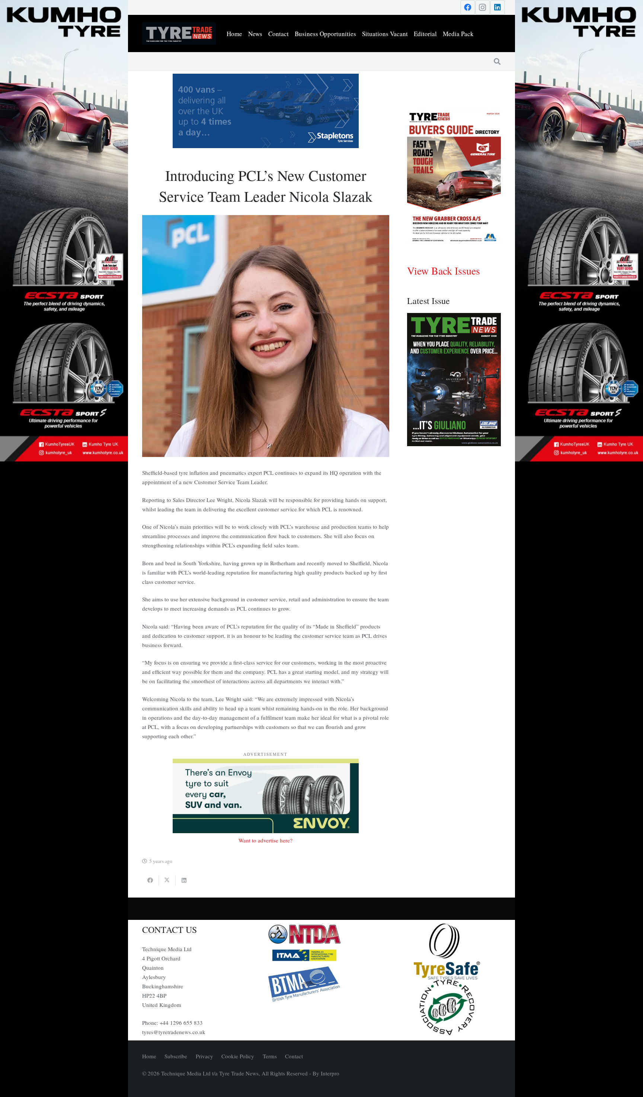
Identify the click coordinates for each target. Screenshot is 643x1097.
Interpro (330, 1073)
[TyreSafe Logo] (447, 951)
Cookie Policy (237, 1056)
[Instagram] (482, 7)
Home (149, 1056)
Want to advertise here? (265, 840)
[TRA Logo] (447, 1007)
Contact (294, 1056)
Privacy (204, 1056)
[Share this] (150, 880)
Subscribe (175, 1056)
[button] (497, 61)
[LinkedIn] (497, 7)
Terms (270, 1056)
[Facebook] (467, 7)
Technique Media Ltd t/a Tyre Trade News (210, 1073)
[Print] (321, 934)
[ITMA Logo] (321, 955)
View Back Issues (443, 270)
